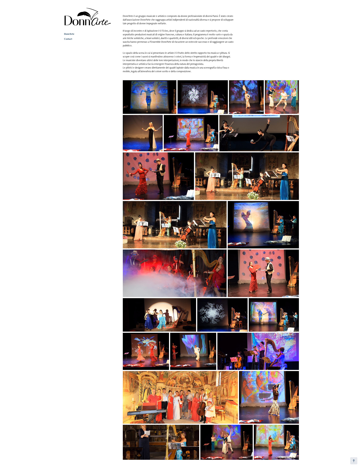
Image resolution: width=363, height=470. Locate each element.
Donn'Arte (69, 33)
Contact (68, 38)
